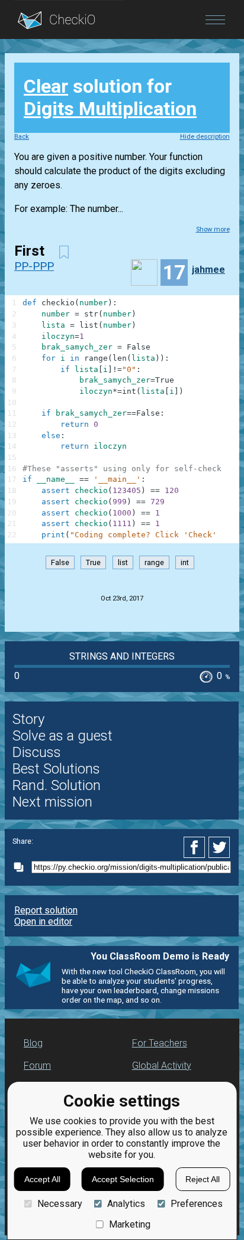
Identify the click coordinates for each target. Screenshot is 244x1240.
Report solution (46, 910)
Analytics (126, 1203)
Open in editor (43, 921)
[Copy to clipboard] (21, 867)
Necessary (59, 1203)
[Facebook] (196, 847)
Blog (33, 1043)
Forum (37, 1065)
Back (21, 137)
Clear (46, 86)
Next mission (52, 802)
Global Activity (161, 1065)
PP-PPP (34, 266)
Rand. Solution (56, 785)
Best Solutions (56, 769)
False (60, 562)
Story (28, 719)
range (154, 562)
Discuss (36, 752)
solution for (110, 97)
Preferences (196, 1203)
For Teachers (159, 1043)
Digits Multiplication (110, 108)
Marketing (129, 1224)
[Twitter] (219, 847)
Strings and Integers (122, 656)
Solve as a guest (62, 735)
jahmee (208, 269)
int (185, 562)
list (123, 562)
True (93, 562)
